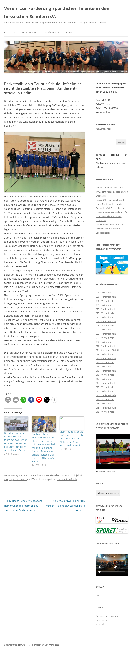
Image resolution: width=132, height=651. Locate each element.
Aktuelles (9, 32)
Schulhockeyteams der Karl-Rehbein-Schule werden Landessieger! (110, 228)
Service (70, 32)
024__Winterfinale (105, 325)
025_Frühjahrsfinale (106, 309)
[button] (8, 400)
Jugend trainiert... (18, 479)
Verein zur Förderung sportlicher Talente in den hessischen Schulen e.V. (56, 12)
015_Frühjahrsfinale (106, 407)
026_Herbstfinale (104, 292)
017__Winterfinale (105, 387)
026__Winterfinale (105, 300)
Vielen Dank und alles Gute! (109, 187)
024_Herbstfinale (104, 317)
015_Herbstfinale (104, 403)
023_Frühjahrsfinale (106, 333)
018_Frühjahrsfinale (106, 370)
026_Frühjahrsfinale (106, 296)
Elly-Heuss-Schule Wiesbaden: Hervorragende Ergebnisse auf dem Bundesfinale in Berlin (23, 505)
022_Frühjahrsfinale (106, 346)
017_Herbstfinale (104, 378)
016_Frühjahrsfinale (106, 395)
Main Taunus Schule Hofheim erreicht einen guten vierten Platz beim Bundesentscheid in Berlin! (71, 438)
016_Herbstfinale (104, 391)
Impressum (101, 620)
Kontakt (100, 624)
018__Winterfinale (105, 374)
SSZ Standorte (30, 32)
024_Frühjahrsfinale (67, 479)
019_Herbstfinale (104, 354)
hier (108, 112)
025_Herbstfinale (104, 305)
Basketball (65, 475)
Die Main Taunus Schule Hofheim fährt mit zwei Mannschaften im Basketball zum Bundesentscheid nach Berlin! (16, 441)
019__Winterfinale (105, 362)
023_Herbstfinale (104, 329)
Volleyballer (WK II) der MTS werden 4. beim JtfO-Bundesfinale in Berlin (65, 505)
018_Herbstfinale (104, 366)
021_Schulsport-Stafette (108, 350)
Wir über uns (52, 32)
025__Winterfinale (105, 313)
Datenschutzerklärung (107, 615)
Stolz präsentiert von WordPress (44, 644)
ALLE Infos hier (103, 128)
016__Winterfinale (105, 399)
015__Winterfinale (105, 411)
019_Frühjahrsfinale (106, 358)
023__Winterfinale (105, 337)
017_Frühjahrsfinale (106, 383)
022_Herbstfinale (104, 341)
